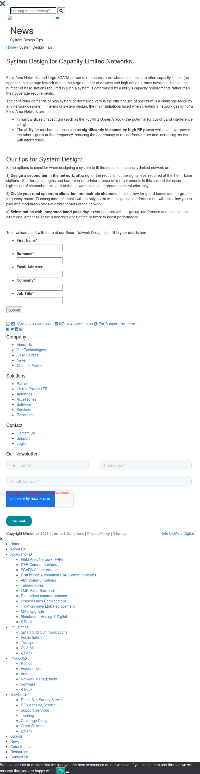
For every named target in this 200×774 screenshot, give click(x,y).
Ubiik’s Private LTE (32, 388)
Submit (14, 310)
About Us (24, 344)
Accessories (26, 399)
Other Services (33, 725)
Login (21, 443)
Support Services (35, 710)
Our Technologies (31, 349)
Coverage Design (35, 720)
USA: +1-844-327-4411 (35, 323)
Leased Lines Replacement (43, 600)
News (21, 360)
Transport (29, 642)
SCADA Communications (41, 569)
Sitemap (120, 533)
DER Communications (39, 564)
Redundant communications (44, 595)
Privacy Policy (98, 533)
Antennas (24, 393)
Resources (25, 414)
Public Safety (31, 637)
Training (27, 715)
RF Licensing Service (38, 704)
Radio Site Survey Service (42, 699)
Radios (22, 383)
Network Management (39, 678)
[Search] (61, 10)
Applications (20, 554)
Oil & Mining (31, 647)
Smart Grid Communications (44, 632)
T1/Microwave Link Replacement (48, 606)
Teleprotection (32, 585)
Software (24, 404)
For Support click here (116, 323)
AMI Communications (38, 580)
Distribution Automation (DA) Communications (58, 574)
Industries (18, 626)
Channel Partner (30, 365)
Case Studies (28, 354)
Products (17, 658)
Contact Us (26, 432)
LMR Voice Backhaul (38, 590)
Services (24, 409)
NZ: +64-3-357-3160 (76, 323)
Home (11, 47)
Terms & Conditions (68, 533)
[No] (67, 772)
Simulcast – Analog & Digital (44, 616)
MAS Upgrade (32, 611)
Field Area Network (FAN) (42, 559)
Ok (61, 770)
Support (23, 438)
